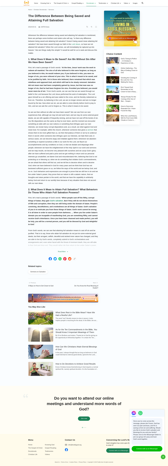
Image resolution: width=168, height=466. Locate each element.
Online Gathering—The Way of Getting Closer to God (129, 70)
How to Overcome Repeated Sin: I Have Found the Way (128, 108)
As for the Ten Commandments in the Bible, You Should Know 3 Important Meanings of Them (76, 330)
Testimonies (102, 3)
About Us (57, 462)
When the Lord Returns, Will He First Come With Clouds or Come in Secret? (129, 118)
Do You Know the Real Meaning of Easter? (86, 287)
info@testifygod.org (74, 445)
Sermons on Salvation (38, 272)
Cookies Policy (73, 462)
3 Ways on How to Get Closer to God (40, 286)
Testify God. (100, 462)
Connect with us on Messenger (118, 450)
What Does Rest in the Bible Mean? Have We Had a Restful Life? (75, 313)
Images (135, 3)
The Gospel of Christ (60, 3)
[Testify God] (27, 3)
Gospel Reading (77, 3)
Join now (84, 418)
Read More (62, 251)
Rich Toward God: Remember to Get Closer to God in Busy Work (128, 89)
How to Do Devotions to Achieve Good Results (76, 364)
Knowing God (45, 3)
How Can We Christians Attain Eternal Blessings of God (76, 348)
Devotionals (90, 3)
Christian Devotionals (40, 9)
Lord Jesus (76, 44)
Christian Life (115, 3)
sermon (90, 130)
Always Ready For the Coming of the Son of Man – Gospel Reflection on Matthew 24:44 (128, 99)
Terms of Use (64, 462)
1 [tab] (82, 427)
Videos (126, 3)
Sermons (51, 9)
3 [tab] (85, 427)
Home (36, 3)
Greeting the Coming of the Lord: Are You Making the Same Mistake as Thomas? (129, 80)
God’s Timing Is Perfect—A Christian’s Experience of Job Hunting (129, 61)
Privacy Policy (82, 462)
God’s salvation (56, 201)
